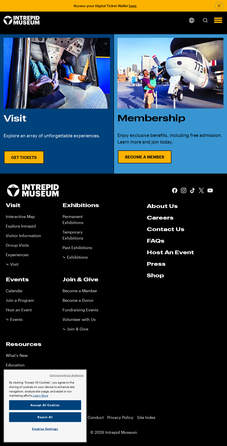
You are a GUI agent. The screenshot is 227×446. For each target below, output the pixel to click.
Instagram (183, 190)
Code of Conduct (88, 417)
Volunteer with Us (79, 319)
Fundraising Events (80, 309)
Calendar (14, 290)
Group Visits (17, 245)
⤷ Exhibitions (75, 257)
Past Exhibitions (77, 247)
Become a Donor (78, 300)
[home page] (22, 20)
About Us (162, 206)
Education (15, 364)
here (132, 6)
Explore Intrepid (21, 226)
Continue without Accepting (66, 375)
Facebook (174, 190)
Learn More (40, 395)
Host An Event (170, 252)
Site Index (146, 417)
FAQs (155, 241)
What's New (17, 355)
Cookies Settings (45, 429)
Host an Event (19, 309)
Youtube (210, 190)
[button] (205, 20)
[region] (45, 405)
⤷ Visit (12, 264)
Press (156, 264)
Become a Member (144, 156)
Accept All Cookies (45, 405)
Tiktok (192, 190)
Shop (155, 275)
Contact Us (165, 229)
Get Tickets (24, 157)
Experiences (17, 254)
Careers (160, 217)
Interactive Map (20, 216)
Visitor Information (23, 235)
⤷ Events (14, 319)
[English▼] (191, 20)
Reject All (45, 417)
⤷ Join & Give (75, 328)
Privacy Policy (120, 417)
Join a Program (20, 300)
